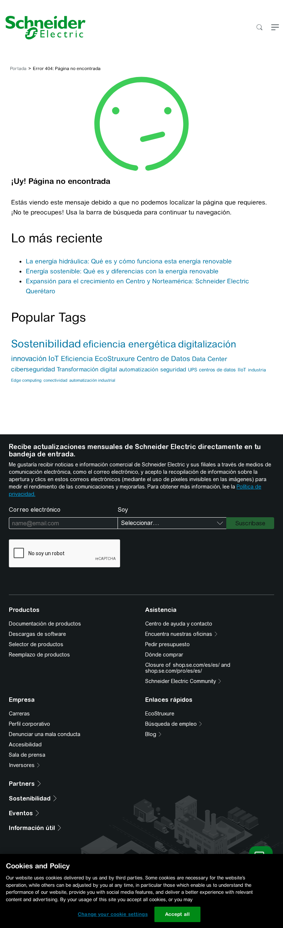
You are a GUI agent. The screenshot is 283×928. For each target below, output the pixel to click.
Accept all (177, 914)
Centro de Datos (163, 359)
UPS (192, 369)
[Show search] (259, 28)
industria (257, 369)
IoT (53, 358)
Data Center (209, 359)
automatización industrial (92, 380)
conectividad (55, 380)
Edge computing (26, 380)
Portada (18, 68)
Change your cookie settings (113, 914)
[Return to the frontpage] (42, 27)
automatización (138, 369)
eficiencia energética (129, 344)
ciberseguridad (33, 369)
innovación (28, 358)
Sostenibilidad (46, 343)
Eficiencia (77, 358)
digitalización (207, 344)
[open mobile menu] (275, 28)
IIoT (242, 369)
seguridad (173, 369)
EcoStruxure (115, 358)
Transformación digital (87, 369)
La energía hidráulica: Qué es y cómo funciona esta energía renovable (130, 261)
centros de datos (217, 369)
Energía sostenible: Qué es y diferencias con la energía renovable (122, 271)
